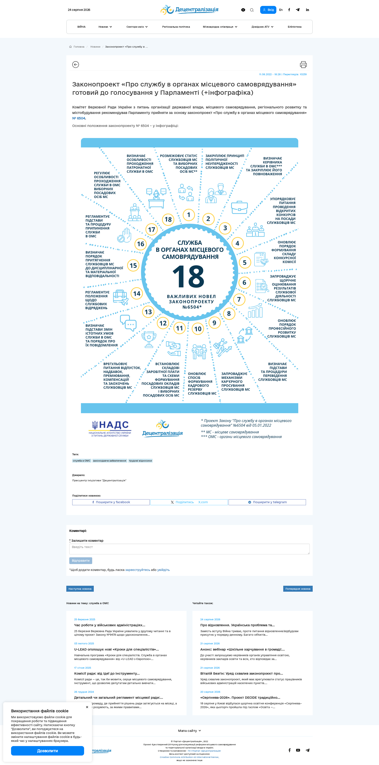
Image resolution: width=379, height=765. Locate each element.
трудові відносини (140, 460)
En (281, 9)
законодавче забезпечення (110, 460)
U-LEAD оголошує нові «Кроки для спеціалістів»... (116, 649)
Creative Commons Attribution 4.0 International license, (189, 757)
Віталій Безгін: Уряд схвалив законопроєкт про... (241, 673)
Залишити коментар (86, 540)
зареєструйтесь (137, 570)
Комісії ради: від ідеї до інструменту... (107, 673)
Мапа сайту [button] (187, 730)
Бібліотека (295, 26)
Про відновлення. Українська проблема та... (237, 625)
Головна (79, 46)
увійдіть (163, 570)
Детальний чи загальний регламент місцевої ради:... (118, 697)
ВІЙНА (81, 26)
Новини (95, 46)
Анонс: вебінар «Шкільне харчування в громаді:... (242, 649)
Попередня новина (298, 588)
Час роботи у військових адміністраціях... (109, 625)
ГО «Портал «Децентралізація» (204, 751)
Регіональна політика (176, 26)
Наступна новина (80, 588)
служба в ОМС (82, 460)
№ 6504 (78, 118)
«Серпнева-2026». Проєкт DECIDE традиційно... (240, 697)
